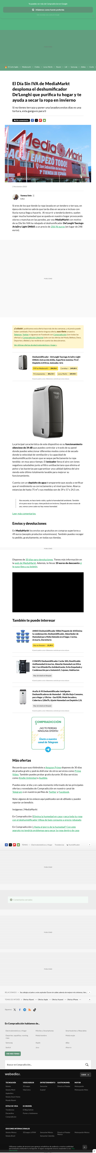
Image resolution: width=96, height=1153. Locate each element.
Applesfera (9, 1093)
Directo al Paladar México (63, 1133)
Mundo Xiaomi (11, 1100)
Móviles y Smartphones (45, 1031)
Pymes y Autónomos (30, 1113)
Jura (37, 1047)
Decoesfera (10, 1113)
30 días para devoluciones (39, 559)
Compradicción (59, 334)
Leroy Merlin (47, 67)
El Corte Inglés (13, 67)
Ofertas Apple (43, 1000)
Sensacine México (46, 1132)
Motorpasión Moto (81, 1090)
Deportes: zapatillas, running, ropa (17, 1036)
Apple (38, 1043)
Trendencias (59, 845)
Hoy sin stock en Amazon (42, 676)
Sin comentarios (22, 120)
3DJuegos (26, 1086)
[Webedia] (12, 1073)
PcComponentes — (43, 374)
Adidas (83, 67)
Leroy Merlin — (67, 374)
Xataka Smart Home (13, 1097)
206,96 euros (58, 226)
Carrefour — (69, 368)
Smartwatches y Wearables (76, 1031)
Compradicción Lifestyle (32, 337)
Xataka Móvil (10, 1090)
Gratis (91, 67)
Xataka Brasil (10, 1136)
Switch (8, 1047)
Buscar (87, 1064)
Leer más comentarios (24, 513)
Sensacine (43, 1086)
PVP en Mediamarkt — (45, 368)
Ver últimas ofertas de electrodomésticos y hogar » (35, 345)
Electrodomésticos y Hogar (41, 845)
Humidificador (74, 845)
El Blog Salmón (28, 1110)
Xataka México (11, 1132)
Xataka (8, 1086)
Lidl (66, 67)
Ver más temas (12, 1054)
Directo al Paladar (63, 1086)
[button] (27, 195)
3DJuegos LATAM (29, 1132)
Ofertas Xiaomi (28, 1000)
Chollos (37, 67)
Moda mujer (70, 1035)
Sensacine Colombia (47, 1136)
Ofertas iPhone (72, 1000)
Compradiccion (11, 1117)
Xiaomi (58, 67)
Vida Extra (26, 1090)
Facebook (32, 120)
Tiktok (35, 1009)
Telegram (18, 334)
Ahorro (68, 1047)
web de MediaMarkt (25, 563)
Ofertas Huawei (58, 1000)
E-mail (44, 120)
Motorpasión (79, 1086)
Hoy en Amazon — (43, 645)
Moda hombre (41, 1035)
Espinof (42, 1090)
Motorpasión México (82, 1132)
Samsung (74, 67)
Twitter (36, 120)
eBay (67, 1043)
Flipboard (40, 120)
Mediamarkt (26, 67)
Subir (83, 1075)
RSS (30, 1009)
